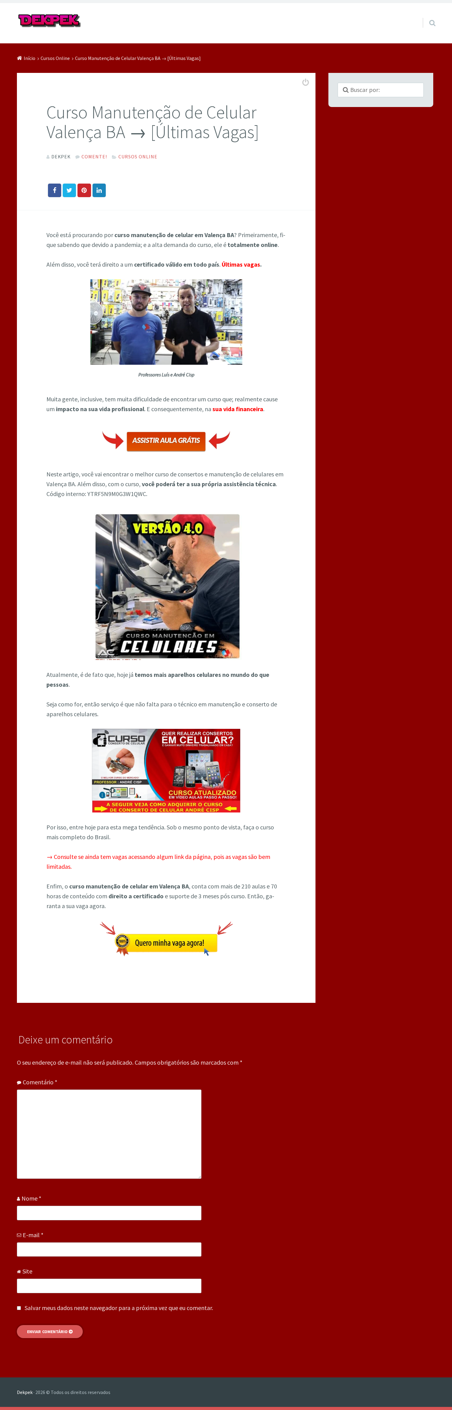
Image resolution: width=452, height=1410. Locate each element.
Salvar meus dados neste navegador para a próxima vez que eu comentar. (119, 1308)
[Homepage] (50, 21)
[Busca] (426, 15)
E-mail (33, 1235)
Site (27, 1271)
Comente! (94, 156)
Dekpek (25, 1392)
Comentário (40, 1082)
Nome (31, 1198)
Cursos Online (137, 156)
